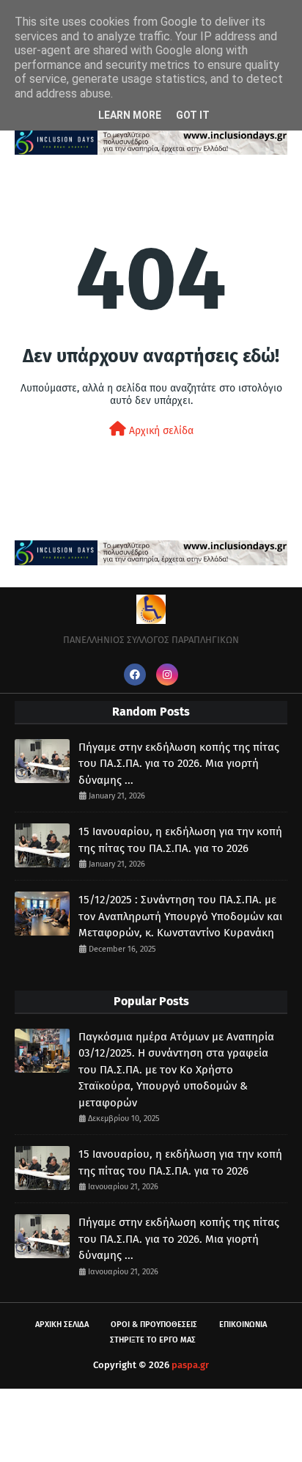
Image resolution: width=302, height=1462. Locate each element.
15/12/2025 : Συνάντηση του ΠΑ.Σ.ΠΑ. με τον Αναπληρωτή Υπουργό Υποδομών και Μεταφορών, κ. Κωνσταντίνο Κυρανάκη (180, 916)
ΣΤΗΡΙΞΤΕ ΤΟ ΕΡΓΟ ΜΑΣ (153, 1340)
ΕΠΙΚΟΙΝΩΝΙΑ (243, 1324)
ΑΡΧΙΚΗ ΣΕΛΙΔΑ (62, 1324)
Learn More (129, 115)
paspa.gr (190, 1364)
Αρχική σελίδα (160, 431)
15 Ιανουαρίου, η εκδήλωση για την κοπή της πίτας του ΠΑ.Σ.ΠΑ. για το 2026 (180, 840)
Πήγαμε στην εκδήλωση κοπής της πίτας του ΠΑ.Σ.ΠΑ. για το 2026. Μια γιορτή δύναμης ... (178, 764)
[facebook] (135, 675)
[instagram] (167, 675)
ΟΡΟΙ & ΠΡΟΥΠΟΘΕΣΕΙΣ (154, 1324)
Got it (193, 115)
